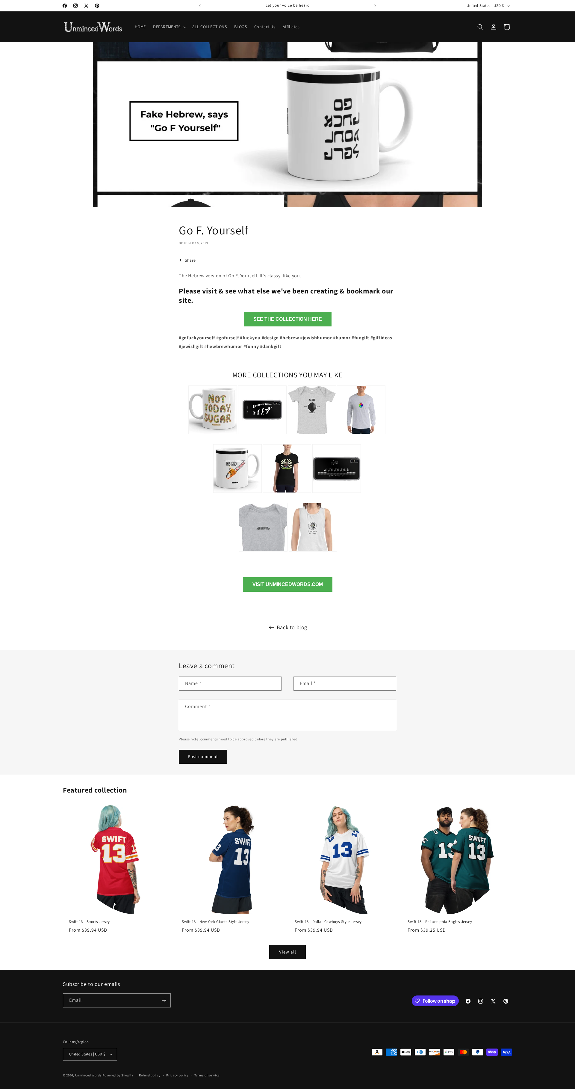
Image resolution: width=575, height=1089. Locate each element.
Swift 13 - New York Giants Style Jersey (215, 921)
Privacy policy (177, 1075)
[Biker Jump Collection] (336, 493)
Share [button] (190, 260)
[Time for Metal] (312, 435)
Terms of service (207, 1075)
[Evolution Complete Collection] (262, 435)
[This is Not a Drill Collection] (237, 493)
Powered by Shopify (117, 1075)
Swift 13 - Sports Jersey (89, 921)
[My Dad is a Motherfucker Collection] (263, 552)
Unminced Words (88, 1075)
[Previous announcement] (199, 5)
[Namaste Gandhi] (313, 552)
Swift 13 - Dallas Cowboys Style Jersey (328, 921)
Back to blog (292, 627)
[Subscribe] (163, 1000)
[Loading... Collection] (361, 435)
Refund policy (149, 1075)
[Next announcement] (375, 5)
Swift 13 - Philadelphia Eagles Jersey (440, 921)
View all (287, 952)
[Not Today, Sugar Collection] (212, 435)
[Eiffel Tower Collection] (287, 493)
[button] (169, 26)
